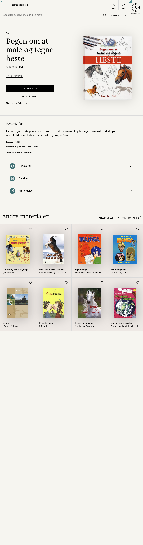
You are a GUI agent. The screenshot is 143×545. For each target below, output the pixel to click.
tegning (18, 147)
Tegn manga (81, 269)
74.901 (17, 142)
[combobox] (54, 15)
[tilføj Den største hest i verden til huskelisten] (66, 229)
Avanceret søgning (118, 15)
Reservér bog (30, 88)
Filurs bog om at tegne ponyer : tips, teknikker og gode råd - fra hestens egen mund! (17, 270)
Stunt (6, 323)
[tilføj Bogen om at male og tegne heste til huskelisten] (7, 32)
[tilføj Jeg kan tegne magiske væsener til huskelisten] (138, 283)
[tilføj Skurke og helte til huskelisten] (138, 229)
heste (24, 147)
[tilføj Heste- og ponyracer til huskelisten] (102, 283)
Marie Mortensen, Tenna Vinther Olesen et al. (89, 273)
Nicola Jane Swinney (84, 326)
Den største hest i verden (51, 269)
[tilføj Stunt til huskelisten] (30, 283)
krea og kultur (33, 147)
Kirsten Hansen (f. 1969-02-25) (53, 273)
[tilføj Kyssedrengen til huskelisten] (66, 283)
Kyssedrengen (46, 323)
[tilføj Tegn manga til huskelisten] (102, 229)
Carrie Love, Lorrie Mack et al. (124, 326)
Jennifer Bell (16, 67)
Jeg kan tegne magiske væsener (122, 323)
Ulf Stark (43, 326)
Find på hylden (30, 96)
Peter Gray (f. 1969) (119, 273)
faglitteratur (28, 152)
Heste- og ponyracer (85, 323)
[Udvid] (41, 147)
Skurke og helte (118, 269)
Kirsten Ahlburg (10, 326)
